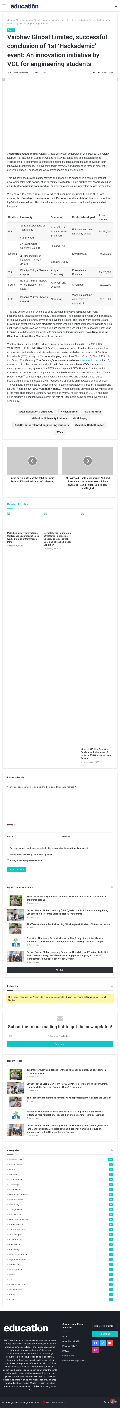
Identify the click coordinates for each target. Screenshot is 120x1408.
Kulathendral (93, 411)
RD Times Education (19, 72)
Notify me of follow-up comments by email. (31, 854)
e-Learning (14, 1264)
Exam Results (15, 1239)
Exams (12, 1299)
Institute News (16, 1159)
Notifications (15, 1289)
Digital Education (17, 1259)
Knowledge (14, 1249)
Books (12, 1294)
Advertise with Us (71, 1341)
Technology (15, 1234)
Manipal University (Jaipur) (50, 418)
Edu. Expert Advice (18, 1194)
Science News (16, 1199)
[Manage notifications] (112, 1401)
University (14, 1204)
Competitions (15, 1179)
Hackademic (70, 411)
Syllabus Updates (18, 1284)
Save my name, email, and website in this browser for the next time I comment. (49, 848)
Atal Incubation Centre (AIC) (37, 411)
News (12, 1274)
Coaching (14, 1184)
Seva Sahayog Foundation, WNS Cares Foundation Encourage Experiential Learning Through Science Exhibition (57, 539)
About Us (67, 1336)
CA (10, 1279)
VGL (60, 431)
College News (16, 1209)
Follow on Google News (74, 1360)
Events (20, 20)
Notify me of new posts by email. (26, 860)
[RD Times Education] (24, 5)
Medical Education (18, 1254)
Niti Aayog (81, 418)
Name (11, 824)
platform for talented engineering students (42, 425)
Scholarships (15, 1214)
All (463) (60, 970)
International (15, 1269)
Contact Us (68, 1355)
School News (15, 1164)
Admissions (14, 1244)
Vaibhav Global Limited (90, 425)
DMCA (65, 1351)
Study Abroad (16, 1224)
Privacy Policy (69, 1346)
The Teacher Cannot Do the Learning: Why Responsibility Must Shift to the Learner (69, 924)
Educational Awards (19, 1219)
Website (66, 836)
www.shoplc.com (89, 360)
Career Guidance (17, 1229)
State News (15, 1189)
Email (10, 836)
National (13, 1174)
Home (12, 20)
